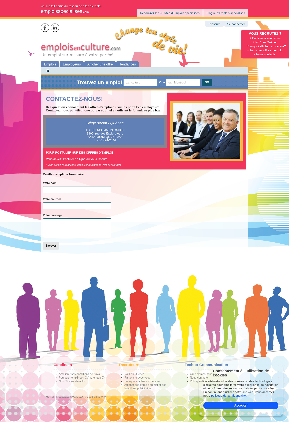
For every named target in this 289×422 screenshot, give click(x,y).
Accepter (241, 405)
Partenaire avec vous (137, 377)
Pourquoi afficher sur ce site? (142, 381)
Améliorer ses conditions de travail (80, 374)
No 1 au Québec (134, 374)
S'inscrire (214, 24)
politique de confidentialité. (229, 395)
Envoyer (50, 245)
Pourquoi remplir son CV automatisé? (82, 377)
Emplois (50, 64)
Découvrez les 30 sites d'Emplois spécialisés (170, 13)
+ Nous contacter (265, 54)
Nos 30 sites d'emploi (72, 381)
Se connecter (236, 24)
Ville (162, 82)
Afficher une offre (100, 64)
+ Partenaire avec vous (265, 38)
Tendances (127, 64)
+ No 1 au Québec (265, 42)
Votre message (52, 215)
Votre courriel (52, 199)
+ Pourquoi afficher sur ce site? (265, 46)
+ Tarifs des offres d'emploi (265, 50)
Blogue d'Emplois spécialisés (225, 13)
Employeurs (72, 64)
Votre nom (49, 183)
